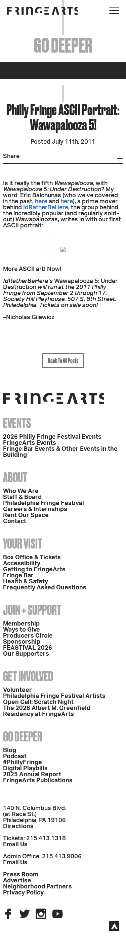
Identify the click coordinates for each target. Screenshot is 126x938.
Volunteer (17, 690)
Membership (21, 624)
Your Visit (22, 543)
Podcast (15, 756)
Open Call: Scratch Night (38, 702)
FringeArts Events (29, 443)
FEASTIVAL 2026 (27, 648)
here (41, 202)
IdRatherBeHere (45, 208)
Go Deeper (22, 736)
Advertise (17, 881)
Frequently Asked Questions (44, 588)
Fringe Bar (18, 576)
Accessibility (21, 564)
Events (17, 423)
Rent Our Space (26, 515)
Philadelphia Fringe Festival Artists (54, 696)
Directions (18, 826)
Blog (9, 750)
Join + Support (32, 610)
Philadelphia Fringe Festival (43, 503)
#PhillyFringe (22, 763)
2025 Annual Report (32, 775)
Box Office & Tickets (32, 558)
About (15, 477)
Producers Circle (28, 636)
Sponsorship (21, 642)
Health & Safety (25, 582)
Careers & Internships (35, 509)
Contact (14, 521)
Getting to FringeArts (34, 570)
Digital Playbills (25, 769)
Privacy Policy (23, 893)
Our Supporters (26, 654)
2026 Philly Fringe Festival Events (52, 437)
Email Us (15, 845)
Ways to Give (21, 630)
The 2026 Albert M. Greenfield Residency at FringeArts (46, 711)
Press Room (20, 875)
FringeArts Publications (38, 781)
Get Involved (28, 676)
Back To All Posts (63, 360)
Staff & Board (22, 497)
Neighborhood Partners (37, 887)
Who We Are (21, 491)
